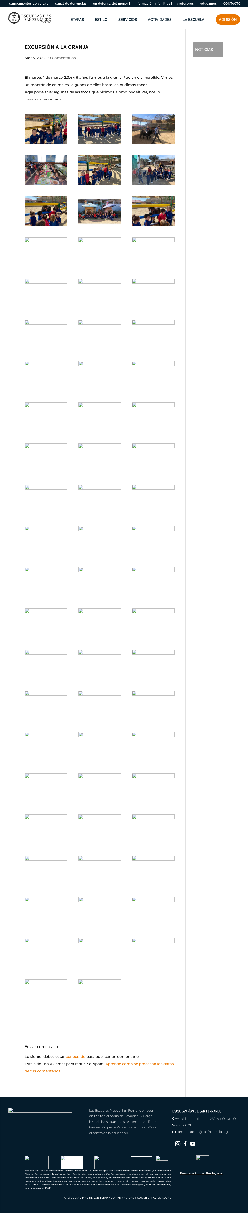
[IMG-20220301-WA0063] (153, 541)
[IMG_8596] (153, 912)
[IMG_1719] (153, 706)
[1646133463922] (99, 871)
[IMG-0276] (46, 706)
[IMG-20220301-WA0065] (99, 541)
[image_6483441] (99, 417)
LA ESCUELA (193, 20)
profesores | (186, 3)
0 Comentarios (62, 58)
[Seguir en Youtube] (192, 1143)
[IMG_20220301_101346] (99, 747)
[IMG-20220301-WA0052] (99, 294)
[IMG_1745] (153, 953)
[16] (99, 211)
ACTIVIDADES (159, 20)
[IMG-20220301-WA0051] (153, 211)
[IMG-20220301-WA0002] (153, 623)
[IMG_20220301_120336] (153, 788)
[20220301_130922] (46, 170)
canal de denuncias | (72, 3)
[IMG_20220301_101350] (46, 829)
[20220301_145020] (46, 252)
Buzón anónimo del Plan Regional (201, 1173)
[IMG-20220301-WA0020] (99, 500)
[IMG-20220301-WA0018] (153, 500)
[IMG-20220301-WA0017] (153, 170)
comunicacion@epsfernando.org (202, 1132)
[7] (46, 458)
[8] (99, 829)
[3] (153, 376)
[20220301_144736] (46, 994)
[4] (99, 376)
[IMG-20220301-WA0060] (99, 665)
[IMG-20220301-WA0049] (99, 170)
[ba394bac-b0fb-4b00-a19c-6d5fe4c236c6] (153, 458)
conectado (75, 1056)
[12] (99, 623)
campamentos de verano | (30, 3)
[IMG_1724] (153, 871)
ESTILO (101, 20)
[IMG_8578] (46, 665)
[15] (153, 335)
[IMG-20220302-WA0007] (153, 417)
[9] (46, 129)
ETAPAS (77, 20)
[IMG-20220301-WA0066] (46, 541)
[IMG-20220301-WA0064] (46, 582)
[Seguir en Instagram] (177, 1143)
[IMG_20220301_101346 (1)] (46, 747)
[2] (46, 417)
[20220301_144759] (46, 953)
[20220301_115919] (46, 912)
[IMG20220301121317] (99, 788)
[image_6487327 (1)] (153, 129)
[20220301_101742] (46, 788)
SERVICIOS (127, 20)
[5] (153, 252)
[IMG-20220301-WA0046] (99, 912)
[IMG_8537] (153, 665)
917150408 (184, 1125)
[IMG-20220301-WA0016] (153, 829)
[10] (153, 747)
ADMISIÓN (228, 19)
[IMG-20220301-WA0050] (153, 294)
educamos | (209, 3)
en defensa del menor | (111, 3)
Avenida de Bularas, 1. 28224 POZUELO (205, 1118)
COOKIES (143, 1197)
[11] (153, 582)
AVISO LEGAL (162, 1197)
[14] (46, 294)
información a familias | (153, 3)
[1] (46, 376)
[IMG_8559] (46, 871)
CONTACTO (232, 3)
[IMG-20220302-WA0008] (99, 582)
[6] (46, 335)
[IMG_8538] (99, 706)
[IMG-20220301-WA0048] (99, 129)
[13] (99, 335)
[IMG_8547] (99, 953)
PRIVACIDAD (125, 1197)
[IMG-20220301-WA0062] (46, 500)
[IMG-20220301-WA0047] (99, 994)
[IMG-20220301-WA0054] (46, 211)
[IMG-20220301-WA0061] (46, 623)
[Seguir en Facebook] (185, 1143)
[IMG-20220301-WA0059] (99, 458)
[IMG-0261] (99, 252)
